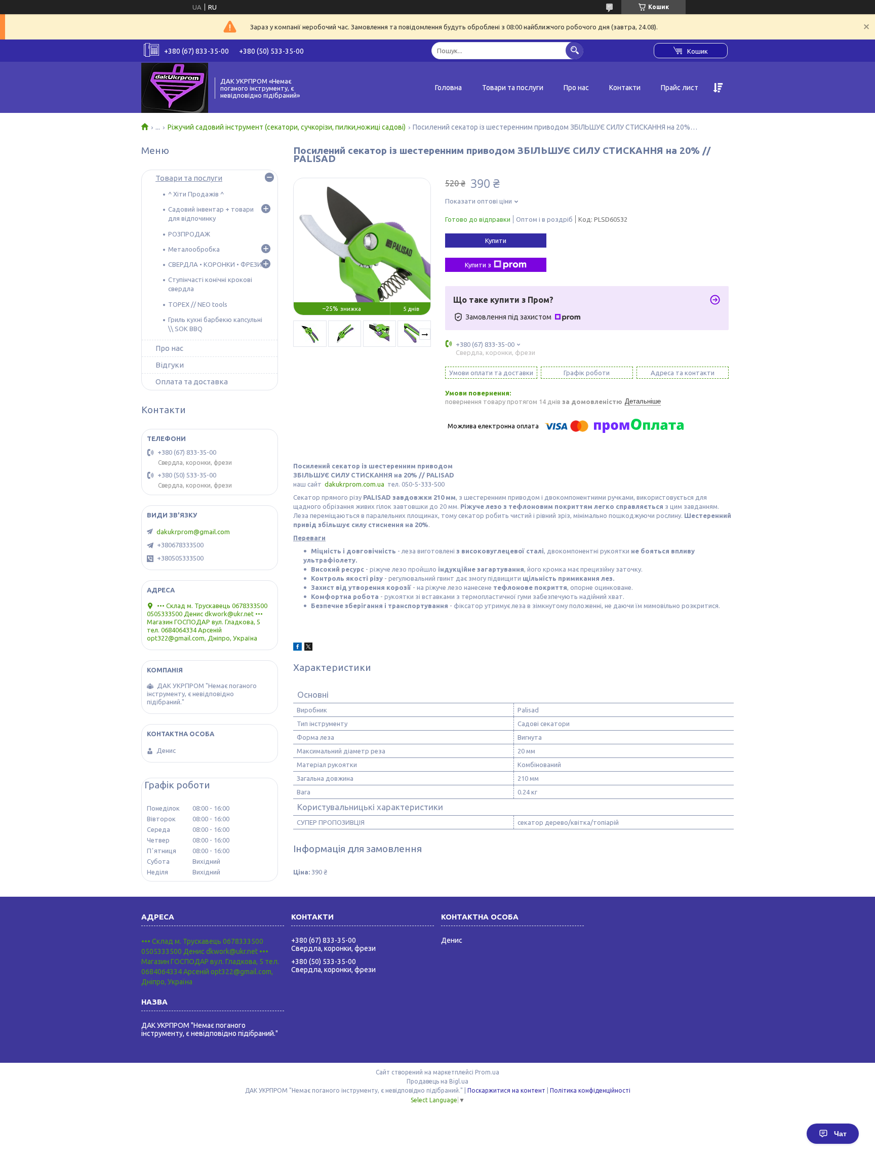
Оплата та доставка (191, 381)
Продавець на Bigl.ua (437, 1081)
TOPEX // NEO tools (197, 304)
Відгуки (169, 365)
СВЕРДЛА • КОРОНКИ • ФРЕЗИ (215, 264)
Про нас (576, 88)
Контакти (625, 88)
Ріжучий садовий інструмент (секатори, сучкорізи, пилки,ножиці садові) (287, 127)
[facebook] (297, 648)
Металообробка (194, 249)
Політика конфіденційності (590, 1090)
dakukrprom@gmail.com (193, 531)
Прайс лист (679, 88)
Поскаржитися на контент (506, 1090)
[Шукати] (574, 50)
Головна (448, 88)
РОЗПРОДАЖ (189, 233)
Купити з (478, 264)
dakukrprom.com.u (353, 484)
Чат (840, 1134)
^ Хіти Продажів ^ (196, 193)
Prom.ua (487, 1072)
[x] (308, 648)
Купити (495, 240)
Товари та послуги (512, 88)
